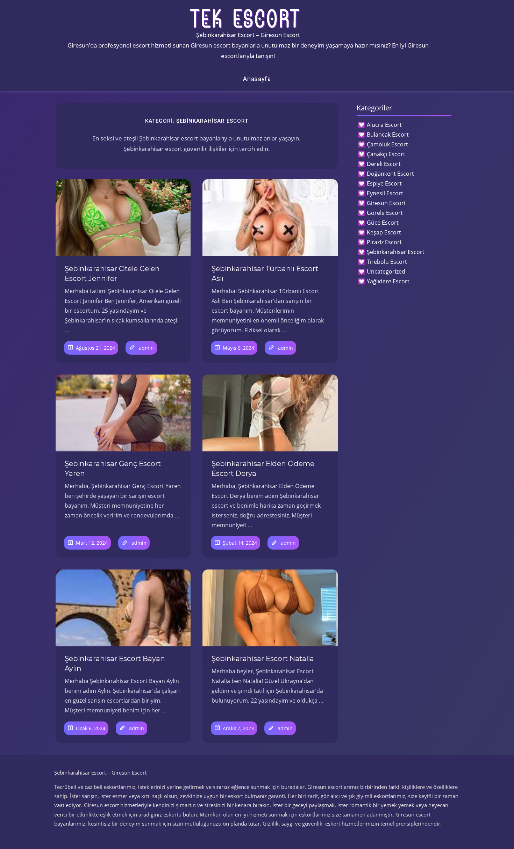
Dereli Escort (384, 164)
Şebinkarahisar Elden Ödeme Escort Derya (263, 468)
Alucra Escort (384, 125)
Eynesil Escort (385, 193)
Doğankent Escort (390, 173)
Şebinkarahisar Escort (395, 252)
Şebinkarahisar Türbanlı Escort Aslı (265, 273)
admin (146, 347)
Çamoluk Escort (387, 144)
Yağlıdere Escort (388, 281)
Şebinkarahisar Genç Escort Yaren (113, 468)
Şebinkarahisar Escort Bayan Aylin (115, 663)
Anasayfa (257, 78)
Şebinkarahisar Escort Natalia (263, 658)
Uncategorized (386, 271)
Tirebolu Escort (387, 262)
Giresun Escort (386, 203)
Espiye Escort (384, 183)
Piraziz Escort (384, 242)
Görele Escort (385, 213)
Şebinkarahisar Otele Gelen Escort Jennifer (112, 273)
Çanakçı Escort (386, 154)
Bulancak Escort (388, 134)
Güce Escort (383, 222)
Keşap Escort (384, 232)
